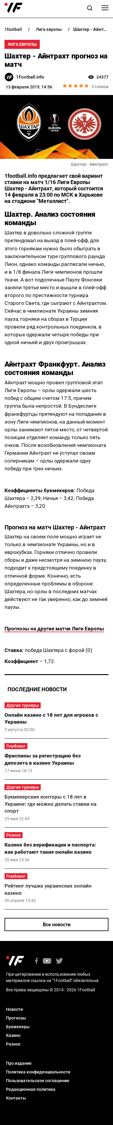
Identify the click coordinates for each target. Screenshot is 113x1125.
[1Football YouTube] (47, 961)
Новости (14, 1009)
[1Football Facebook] (36, 961)
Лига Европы (22, 44)
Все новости (57, 924)
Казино (13, 1035)
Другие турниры (22, 705)
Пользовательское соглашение (37, 1080)
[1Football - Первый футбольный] (14, 7)
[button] (90, 9)
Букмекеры (18, 1026)
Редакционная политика (30, 1089)
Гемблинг (16, 746)
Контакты (16, 1098)
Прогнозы (16, 1018)
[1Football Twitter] (59, 961)
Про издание (19, 1063)
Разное (13, 835)
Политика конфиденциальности (38, 1072)
